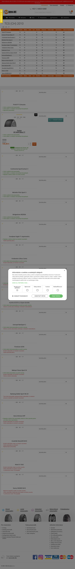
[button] (37, 283)
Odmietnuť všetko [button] (39, 296)
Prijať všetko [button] (56, 296)
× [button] (64, 270)
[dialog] (37, 284)
